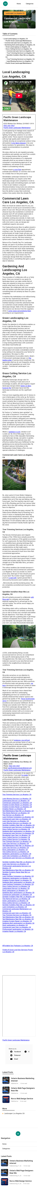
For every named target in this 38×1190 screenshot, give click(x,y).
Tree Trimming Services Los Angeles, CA (20, 53)
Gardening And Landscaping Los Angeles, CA (20, 45)
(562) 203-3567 (9, 126)
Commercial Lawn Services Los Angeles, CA (18, 827)
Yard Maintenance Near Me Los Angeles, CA (18, 811)
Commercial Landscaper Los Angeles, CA (17, 803)
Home (19, 3)
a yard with (12, 578)
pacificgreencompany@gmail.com (20, 768)
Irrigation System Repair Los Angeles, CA (17, 805)
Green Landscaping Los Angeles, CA (18, 47)
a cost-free (17, 170)
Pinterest (17, 1055)
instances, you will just (22, 740)
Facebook (17, 1051)
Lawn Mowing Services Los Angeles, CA (20, 61)
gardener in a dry (14, 432)
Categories (29, 3)
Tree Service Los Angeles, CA (13, 815)
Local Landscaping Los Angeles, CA (16, 39)
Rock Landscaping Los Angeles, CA (15, 850)
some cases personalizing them (19, 311)
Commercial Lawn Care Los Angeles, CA (18, 43)
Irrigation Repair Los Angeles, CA (14, 809)
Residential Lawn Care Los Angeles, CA (16, 835)
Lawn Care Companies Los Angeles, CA (16, 856)
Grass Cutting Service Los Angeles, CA (19, 49)
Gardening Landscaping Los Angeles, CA (16, 854)
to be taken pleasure (18, 143)
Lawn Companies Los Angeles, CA (14, 907)
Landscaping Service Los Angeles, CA (15, 801)
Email (16, 1059)
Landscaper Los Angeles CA (15, 13)
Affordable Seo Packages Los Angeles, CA (17, 946)
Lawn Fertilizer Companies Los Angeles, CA (18, 817)
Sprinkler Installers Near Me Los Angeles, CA (18, 825)
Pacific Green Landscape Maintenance (18, 41)
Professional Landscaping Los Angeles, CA (17, 929)
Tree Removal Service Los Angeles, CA (16, 899)
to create (25, 775)
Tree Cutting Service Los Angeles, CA (15, 852)
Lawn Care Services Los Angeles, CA (15, 821)
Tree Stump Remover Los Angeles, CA (15, 813)
